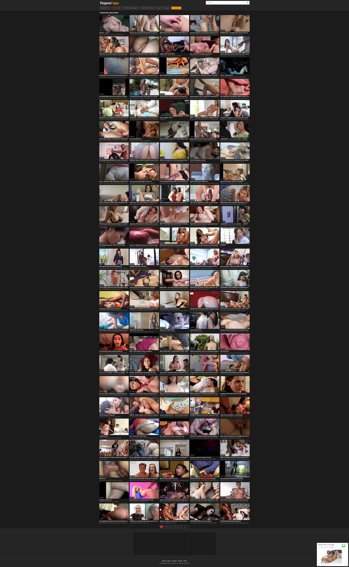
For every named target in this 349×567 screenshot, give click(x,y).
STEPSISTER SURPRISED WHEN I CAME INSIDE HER (144, 54)
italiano (120, 480)
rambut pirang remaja (205, 77)
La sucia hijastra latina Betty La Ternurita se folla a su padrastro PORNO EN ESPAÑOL (174, 181)
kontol (203, 55)
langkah (162, 395)
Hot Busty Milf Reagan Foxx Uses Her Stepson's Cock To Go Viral (174, 457)
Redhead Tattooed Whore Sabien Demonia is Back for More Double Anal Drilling (144, 160)
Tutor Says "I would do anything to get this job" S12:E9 (174, 372)
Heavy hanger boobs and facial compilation (143, 287)
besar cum (108, 395)
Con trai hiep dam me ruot (197, 160)
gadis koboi (119, 289)
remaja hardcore (164, 438)
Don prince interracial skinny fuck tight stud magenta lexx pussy (235, 330)
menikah (232, 310)
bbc (169, 55)
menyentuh (217, 395)
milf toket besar (233, 268)
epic (191, 289)
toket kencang (197, 459)
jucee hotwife (143, 353)
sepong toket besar (174, 353)
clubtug (207, 55)
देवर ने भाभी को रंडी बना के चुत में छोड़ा (138, 436)
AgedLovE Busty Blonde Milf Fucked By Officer (203, 266)
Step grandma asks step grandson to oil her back (174, 393)
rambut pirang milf (107, 162)
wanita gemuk (122, 77)
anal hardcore (194, 247)
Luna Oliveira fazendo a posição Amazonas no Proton (235, 500)
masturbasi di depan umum (228, 225)
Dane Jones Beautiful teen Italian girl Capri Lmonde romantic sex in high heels (174, 500)
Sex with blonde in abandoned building (231, 478)
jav (194, 162)
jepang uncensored (109, 34)
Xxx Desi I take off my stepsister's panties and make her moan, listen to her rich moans (204, 33)
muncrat (201, 98)
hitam (191, 98)
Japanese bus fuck (195, 330)
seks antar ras (224, 331)
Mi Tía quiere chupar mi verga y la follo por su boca (114, 330)
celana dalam (125, 183)
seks (138, 77)
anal (100, 162)
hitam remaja (245, 459)
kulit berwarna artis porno (149, 98)
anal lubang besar (145, 183)
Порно (105, 3)
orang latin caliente (228, 289)
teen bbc (132, 268)
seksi (131, 331)
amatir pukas (236, 55)
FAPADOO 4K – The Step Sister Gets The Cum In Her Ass (235, 33)
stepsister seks (194, 34)
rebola (116, 501)
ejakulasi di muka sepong (174, 247)
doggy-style (119, 98)
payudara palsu (109, 119)
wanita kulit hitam (135, 98)
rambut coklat (175, 183)
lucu (244, 225)
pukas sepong (185, 34)
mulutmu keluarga (182, 395)
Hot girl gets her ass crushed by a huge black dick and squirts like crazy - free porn (204, 96)
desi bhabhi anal (230, 374)
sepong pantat (134, 480)
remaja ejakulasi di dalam (142, 55)
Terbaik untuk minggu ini (131, 8)
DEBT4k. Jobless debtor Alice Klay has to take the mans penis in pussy (144, 415)
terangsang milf (183, 480)
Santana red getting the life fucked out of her (143, 372)
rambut (243, 310)
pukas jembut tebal (114, 183)
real (171, 225)
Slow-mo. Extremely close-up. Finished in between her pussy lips (144, 245)
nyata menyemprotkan (206, 310)
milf (191, 183)
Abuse (185, 561)
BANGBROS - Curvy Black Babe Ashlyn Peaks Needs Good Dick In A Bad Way (174, 287)
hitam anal (124, 55)
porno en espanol (166, 162)
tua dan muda (218, 416)
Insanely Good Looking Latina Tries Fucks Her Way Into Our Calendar (174, 96)
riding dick (242, 523)
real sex (110, 204)
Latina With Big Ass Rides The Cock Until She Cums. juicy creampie (114, 521)
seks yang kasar (212, 523)
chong (103, 247)
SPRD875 (223, 245)
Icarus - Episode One (226, 75)
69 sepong (102, 310)
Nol (138, 310)
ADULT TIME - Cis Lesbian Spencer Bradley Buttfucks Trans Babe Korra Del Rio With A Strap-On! (204, 245)
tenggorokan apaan (208, 438)
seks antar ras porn (119, 162)
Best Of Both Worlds (136, 139)
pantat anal (133, 459)
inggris (203, 268)
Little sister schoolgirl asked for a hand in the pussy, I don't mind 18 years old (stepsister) (144, 202)
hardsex (243, 204)
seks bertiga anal (108, 55)
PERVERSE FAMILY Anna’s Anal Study (200, 521)
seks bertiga (141, 140)
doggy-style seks (186, 247)
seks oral (132, 55)
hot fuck (189, 310)
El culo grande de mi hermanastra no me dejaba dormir (235, 160)
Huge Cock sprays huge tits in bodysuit (231, 181)
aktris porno (122, 374)
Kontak (180, 561)
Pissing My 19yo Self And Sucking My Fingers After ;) (114, 75)
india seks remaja (182, 204)
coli (200, 55)
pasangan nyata (225, 310)
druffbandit (178, 55)
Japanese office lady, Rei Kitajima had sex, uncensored (144, 224)
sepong (241, 34)
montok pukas (153, 395)
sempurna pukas (149, 204)
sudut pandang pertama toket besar (235, 501)
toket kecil (239, 416)
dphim (197, 162)
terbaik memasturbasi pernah (198, 501)
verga (101, 331)
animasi (235, 77)
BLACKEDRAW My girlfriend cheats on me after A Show (114, 96)
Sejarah (159, 8)
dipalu (204, 225)
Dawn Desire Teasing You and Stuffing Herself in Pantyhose (235, 436)
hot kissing (118, 416)
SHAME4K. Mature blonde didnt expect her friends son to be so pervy (204, 415)
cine (174, 331)
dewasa (198, 268)
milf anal (147, 119)
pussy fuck (244, 98)
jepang (148, 268)
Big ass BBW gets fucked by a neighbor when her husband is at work (144, 457)
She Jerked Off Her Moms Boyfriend (201, 54)
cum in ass (133, 183)
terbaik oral (211, 501)
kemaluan (178, 34)
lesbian (207, 289)
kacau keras (133, 395)
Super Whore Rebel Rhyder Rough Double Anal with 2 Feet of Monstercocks (204, 224)
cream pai (105, 374)
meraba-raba (212, 480)
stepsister (136, 204)
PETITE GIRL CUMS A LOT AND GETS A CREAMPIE (113, 139)
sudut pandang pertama (200, 183)
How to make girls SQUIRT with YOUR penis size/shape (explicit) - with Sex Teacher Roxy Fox (114, 202)
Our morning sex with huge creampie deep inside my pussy (114, 393)
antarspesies (242, 77)
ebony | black (116, 55)
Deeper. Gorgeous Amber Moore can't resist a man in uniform (174, 521)
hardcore (102, 119)
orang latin (183, 310)
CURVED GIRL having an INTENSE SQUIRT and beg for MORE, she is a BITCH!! (204, 309)
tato (100, 289)
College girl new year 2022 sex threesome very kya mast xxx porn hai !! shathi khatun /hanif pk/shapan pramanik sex (144, 75)
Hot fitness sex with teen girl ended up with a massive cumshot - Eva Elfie (144, 521)
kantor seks (133, 225)
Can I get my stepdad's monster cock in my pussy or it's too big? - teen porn (204, 202)
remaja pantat (175, 310)
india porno (163, 204)
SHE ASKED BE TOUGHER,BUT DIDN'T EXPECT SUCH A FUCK (235, 96)
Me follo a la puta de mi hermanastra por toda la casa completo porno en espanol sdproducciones (174, 160)
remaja (196, 98)
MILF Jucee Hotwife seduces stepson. (141, 351)
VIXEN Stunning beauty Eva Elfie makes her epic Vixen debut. (204, 287)
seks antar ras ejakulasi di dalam (229, 523)
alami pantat (149, 310)
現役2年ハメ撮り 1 (104, 33)
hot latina (151, 331)
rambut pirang (194, 55)
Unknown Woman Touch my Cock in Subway (203, 478)
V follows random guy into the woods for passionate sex (174, 266)
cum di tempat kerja (146, 459)
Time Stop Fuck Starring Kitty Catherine (110, 351)
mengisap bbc (134, 140)
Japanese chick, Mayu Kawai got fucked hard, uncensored (144, 393)
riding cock (125, 523)
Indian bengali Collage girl (107, 415)
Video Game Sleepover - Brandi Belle (231, 415)
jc (123, 34)
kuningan (170, 331)
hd (157, 416)
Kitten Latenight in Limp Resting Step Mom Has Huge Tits (204, 393)
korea (165, 140)
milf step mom (213, 374)
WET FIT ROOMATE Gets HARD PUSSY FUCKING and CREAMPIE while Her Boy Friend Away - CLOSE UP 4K (174, 224)
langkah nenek (169, 395)
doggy (113, 289)
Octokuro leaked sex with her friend (200, 457)
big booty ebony (128, 310)
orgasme (230, 77)
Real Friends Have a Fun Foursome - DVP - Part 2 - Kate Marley (235, 309)
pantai (175, 77)
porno (101, 480)
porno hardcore (107, 480)
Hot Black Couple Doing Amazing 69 (110, 309)
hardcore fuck (110, 416)
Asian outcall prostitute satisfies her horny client (234, 54)
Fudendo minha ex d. (105, 500)
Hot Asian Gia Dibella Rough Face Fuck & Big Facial (204, 436)
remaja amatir (157, 247)
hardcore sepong (203, 247)
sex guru (105, 204)
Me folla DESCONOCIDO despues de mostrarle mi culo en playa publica (174, 75)
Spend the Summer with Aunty (199, 181)
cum (147, 523)
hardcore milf (194, 119)
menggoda (225, 438)
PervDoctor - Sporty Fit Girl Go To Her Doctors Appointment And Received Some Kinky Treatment (144, 117)
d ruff (172, 55)
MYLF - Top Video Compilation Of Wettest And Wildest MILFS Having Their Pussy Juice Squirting (204, 117)
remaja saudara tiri (188, 416)
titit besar (181, 374)
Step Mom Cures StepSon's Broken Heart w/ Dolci (113, 117)
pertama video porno (169, 34)
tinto (165, 331)
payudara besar (194, 353)
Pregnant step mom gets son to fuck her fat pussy (204, 372)
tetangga (210, 416)
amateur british (150, 289)
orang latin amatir (165, 98)
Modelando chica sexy (136, 330)
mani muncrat (224, 268)
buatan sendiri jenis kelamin (142, 416)
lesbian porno (154, 77)
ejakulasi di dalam (139, 119)
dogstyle (106, 501)
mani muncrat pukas (229, 353)
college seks (133, 77)
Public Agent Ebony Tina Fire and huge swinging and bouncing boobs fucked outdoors (204, 351)
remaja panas (232, 34)
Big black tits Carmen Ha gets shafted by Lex (203, 139)
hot (237, 34)
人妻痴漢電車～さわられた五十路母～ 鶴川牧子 (234, 224)
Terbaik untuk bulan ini (147, 8)
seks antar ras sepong (109, 98)
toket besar (189, 98)
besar (183, 98)
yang (137, 183)
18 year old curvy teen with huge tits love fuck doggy (144, 33)
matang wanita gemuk (245, 268)
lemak (206, 374)
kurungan (170, 140)
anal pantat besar (227, 162)
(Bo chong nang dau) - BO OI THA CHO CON (112, 245)
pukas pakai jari (106, 289)
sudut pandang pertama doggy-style (153, 374)
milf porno (208, 119)
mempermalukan (232, 140)
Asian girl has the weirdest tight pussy (110, 266)
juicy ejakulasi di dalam (105, 523)
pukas (152, 55)
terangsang (223, 55)
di (220, 438)
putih (136, 438)
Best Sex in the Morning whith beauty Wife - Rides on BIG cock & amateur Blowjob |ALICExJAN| (204, 500)
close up (132, 247)
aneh (100, 55)
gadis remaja (110, 268)
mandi (182, 438)
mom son (201, 374)
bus (202, 331)
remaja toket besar (142, 34)
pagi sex (101, 395)
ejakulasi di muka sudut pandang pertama (111, 353)
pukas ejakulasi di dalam (157, 119)
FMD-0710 (102, 478)
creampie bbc (164, 55)
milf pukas (201, 119)
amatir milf (175, 480)
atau (195, 204)
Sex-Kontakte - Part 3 (166, 117)
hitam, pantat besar (165, 289)
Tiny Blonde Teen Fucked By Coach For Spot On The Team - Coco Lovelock (204, 75)
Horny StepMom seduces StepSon (170, 309)
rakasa (192, 204)
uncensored (118, 34)
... (183, 526)
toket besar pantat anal (150, 162)
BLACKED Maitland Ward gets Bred (230, 521)
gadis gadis (102, 268)
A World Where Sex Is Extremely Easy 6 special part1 (114, 457)
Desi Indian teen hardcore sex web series (172, 436)
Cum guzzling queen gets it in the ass (141, 181)
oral (100, 374)
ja (220, 247)
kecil (180, 183)
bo (100, 247)
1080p (162, 331)
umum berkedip (203, 480)
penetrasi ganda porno (136, 162)
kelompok (119, 438)
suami (138, 459)
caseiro (112, 501)
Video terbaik (117, 8)
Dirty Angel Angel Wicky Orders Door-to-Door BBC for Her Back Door (114, 160)
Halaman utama (105, 8)
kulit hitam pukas (236, 459)
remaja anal (236, 162)
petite (231, 204)
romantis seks (176, 501)
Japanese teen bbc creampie (138, 266)
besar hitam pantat (118, 310)
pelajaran (116, 204)
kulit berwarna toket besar (211, 140)
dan (161, 34)
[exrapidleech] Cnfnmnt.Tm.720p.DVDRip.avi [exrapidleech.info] (174, 139)
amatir (101, 34)
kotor (223, 374)
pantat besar (181, 77)
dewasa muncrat (113, 374)
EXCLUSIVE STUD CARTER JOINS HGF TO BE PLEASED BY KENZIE (144, 478)
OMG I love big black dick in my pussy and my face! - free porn (235, 457)
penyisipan (238, 438)
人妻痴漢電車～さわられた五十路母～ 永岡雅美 (233, 139)
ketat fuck (232, 331)
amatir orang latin (168, 77)
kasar (134, 353)
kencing (115, 77)
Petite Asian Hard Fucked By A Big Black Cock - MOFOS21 (235, 202)
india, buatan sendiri (210, 34)
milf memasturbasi (231, 119)
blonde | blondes (104, 225)
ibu (212, 395)
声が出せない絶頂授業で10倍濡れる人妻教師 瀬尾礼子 (114, 372)
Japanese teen (103, 436)
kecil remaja (236, 204)
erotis (161, 140)
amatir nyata (183, 353)
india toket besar (171, 204)
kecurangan (126, 98)
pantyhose (232, 438)
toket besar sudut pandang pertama (217, 183)
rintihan (201, 34)
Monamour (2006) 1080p (167, 330)
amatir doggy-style (176, 98)
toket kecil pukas (202, 204)
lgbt (149, 140)
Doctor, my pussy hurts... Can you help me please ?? (174, 415)
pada (100, 98)
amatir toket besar (124, 119)
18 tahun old (133, 34)
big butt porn (241, 140)
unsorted (162, 119)
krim (238, 225)
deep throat (201, 289)
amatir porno (243, 289)
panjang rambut (121, 225)
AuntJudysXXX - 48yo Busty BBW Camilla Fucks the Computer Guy (235, 266)
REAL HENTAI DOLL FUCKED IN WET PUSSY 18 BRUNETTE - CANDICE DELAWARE (174, 351)
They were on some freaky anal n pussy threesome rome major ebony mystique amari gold (114, 54)
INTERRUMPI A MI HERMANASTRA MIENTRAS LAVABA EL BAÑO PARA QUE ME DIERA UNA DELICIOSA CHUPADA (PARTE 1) (235, 287)
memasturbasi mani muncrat (246, 119)
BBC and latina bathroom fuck (168, 478)
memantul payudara (205, 353)
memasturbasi (194, 480)
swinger (238, 310)
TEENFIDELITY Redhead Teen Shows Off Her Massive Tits (144, 309)
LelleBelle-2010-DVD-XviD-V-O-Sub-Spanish (233, 393)
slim (241, 225)
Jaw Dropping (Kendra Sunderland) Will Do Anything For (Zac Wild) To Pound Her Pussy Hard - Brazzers (114, 287)
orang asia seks (218, 438)
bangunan (240, 480)
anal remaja (223, 34)
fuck (191, 331)
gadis (100, 204)
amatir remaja (177, 225)
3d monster (223, 77)
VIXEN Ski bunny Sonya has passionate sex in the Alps (174, 245)
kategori (167, 8)
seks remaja (179, 162)
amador (101, 501)
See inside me (224, 351)
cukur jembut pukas (147, 247)
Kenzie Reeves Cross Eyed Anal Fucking (141, 500)
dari (191, 225)
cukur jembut (113, 225)
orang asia (223, 140)
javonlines (202, 162)
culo (161, 77)
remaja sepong (194, 77)
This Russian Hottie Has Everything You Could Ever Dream (114, 224)
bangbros (174, 289)
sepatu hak (183, 501)
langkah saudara (104, 183)
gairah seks (163, 247)
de (221, 162)
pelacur (242, 55)
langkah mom (194, 374)
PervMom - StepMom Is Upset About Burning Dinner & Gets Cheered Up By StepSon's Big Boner (235, 117)
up (221, 374)
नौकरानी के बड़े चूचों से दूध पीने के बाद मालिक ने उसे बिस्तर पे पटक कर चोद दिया (174, 202)
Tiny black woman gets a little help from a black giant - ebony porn (144, 96)
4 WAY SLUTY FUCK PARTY (167, 54)
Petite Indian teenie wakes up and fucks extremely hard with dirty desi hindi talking (235, 372)
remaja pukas (153, 34)
